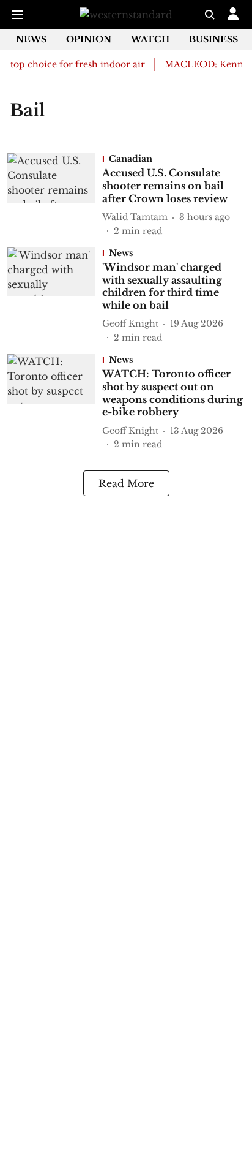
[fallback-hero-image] (54, 195)
